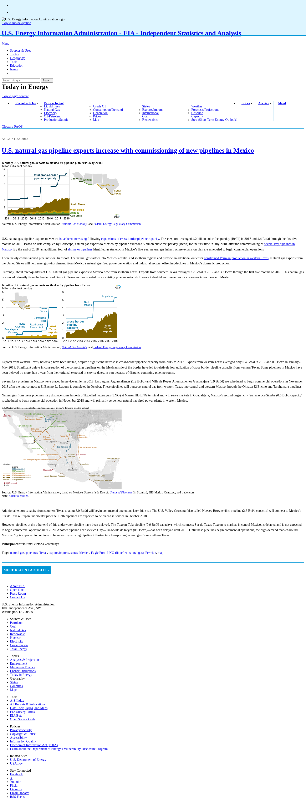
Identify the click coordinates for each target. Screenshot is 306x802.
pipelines (32, 552)
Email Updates (19, 793)
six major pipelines (80, 249)
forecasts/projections (205, 109)
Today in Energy (21, 674)
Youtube (15, 781)
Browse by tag (54, 103)
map (96, 119)
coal (145, 116)
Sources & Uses (20, 50)
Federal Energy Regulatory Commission (117, 223)
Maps (13, 689)
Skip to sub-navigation (16, 23)
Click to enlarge (18, 495)
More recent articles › (26, 570)
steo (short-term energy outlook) (214, 119)
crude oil (99, 106)
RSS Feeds (17, 796)
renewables (150, 119)
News (14, 69)
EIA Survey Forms (22, 712)
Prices (245, 103)
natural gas (52, 109)
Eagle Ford (98, 552)
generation (100, 113)
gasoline (197, 113)
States (14, 682)
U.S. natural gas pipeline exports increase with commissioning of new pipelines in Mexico (128, 150)
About (282, 103)
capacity (197, 116)
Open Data (17, 590)
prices (97, 116)
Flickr (14, 785)
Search (47, 80)
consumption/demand (108, 109)
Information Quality (23, 741)
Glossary (8, 126)
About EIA (17, 586)
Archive (263, 103)
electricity (50, 113)
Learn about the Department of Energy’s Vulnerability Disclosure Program (59, 749)
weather (196, 106)
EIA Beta (16, 715)
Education (16, 65)
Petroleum (16, 622)
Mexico (84, 552)
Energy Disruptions (23, 671)
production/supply (56, 119)
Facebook (16, 774)
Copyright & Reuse (23, 734)
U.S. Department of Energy (28, 759)
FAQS (18, 126)
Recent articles (25, 103)
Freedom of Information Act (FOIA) (34, 745)
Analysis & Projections (25, 659)
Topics (14, 54)
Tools (13, 62)
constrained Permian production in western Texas (236, 258)
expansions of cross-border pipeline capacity (130, 238)
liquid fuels (52, 106)
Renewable (17, 634)
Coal (13, 626)
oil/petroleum (53, 116)
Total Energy (18, 649)
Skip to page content (15, 96)
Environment (18, 663)
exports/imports (152, 109)
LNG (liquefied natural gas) (125, 552)
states (146, 106)
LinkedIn (16, 789)
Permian (150, 552)
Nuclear (15, 637)
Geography (17, 58)
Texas (43, 552)
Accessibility (18, 737)
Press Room (18, 593)
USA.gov (16, 763)
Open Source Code (22, 719)
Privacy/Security (21, 730)
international (150, 113)
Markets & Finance (22, 667)
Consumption (19, 645)
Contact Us (17, 597)
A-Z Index (17, 700)
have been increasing (73, 238)
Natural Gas (18, 630)
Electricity (16, 641)
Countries (16, 686)
